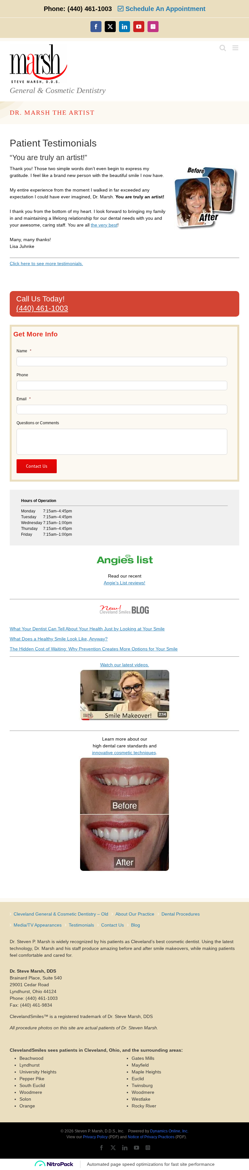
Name (24, 351)
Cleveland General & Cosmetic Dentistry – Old (61, 914)
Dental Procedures (180, 914)
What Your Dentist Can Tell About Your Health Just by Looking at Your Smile (87, 628)
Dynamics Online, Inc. (169, 1131)
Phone (22, 375)
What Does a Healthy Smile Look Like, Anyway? (59, 638)
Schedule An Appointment (165, 8)
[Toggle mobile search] (222, 47)
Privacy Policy (95, 1137)
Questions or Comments (38, 423)
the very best (104, 225)
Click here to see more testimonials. (46, 263)
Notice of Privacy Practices (151, 1137)
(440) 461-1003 (42, 308)
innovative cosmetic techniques (124, 752)
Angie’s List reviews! (124, 582)
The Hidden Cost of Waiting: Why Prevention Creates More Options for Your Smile (94, 648)
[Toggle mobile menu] (235, 47)
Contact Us (112, 925)
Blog (135, 925)
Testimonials (81, 925)
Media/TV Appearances (38, 925)
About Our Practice (134, 914)
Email (24, 399)
